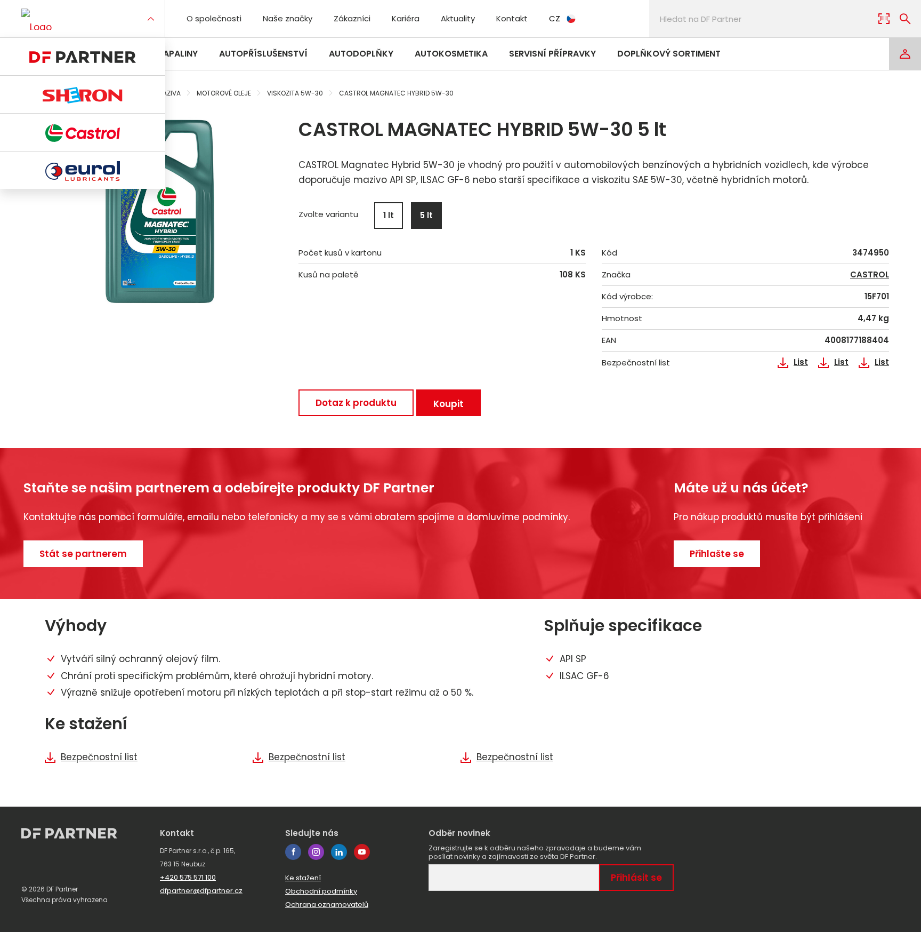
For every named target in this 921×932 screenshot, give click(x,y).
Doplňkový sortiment (669, 53)
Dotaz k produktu (356, 402)
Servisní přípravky (552, 53)
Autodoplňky (361, 53)
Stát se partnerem (83, 553)
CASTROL (869, 274)
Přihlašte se (717, 553)
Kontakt (512, 18)
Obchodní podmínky (321, 891)
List (801, 362)
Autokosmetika (451, 53)
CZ (554, 18)
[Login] (905, 54)
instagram (316, 852)
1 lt (388, 215)
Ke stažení (303, 878)
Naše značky (287, 18)
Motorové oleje (224, 93)
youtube (362, 852)
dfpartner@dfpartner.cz (201, 891)
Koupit (448, 403)
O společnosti (214, 18)
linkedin (339, 852)
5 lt (426, 215)
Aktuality (458, 18)
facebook (293, 852)
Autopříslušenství (263, 53)
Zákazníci (352, 18)
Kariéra (405, 18)
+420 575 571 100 (188, 877)
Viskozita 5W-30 (295, 93)
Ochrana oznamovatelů (326, 904)
